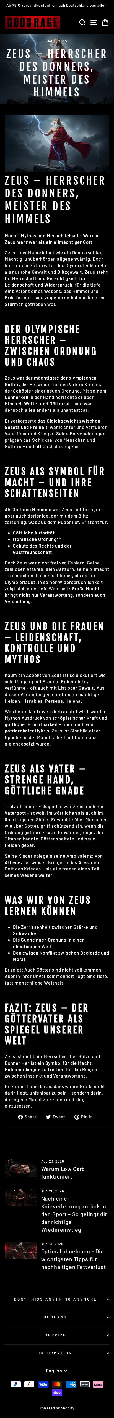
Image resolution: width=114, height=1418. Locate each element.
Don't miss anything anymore (55, 1299)
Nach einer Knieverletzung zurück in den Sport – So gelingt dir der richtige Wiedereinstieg (74, 1214)
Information (56, 1353)
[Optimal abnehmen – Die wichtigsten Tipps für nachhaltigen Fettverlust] (21, 1250)
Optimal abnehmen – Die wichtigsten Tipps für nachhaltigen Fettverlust (73, 1259)
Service (56, 1335)
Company (56, 1317)
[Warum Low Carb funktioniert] (21, 1168)
